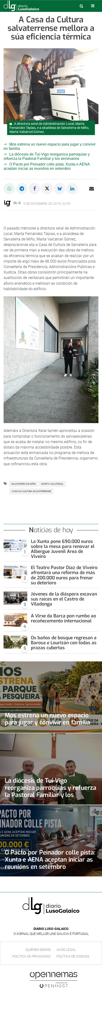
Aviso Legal (66, 950)
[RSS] (62, 921)
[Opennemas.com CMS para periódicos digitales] (53, 980)
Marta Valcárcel (52, 484)
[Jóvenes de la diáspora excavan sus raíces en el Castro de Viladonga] (15, 598)
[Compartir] (9, 188)
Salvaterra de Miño (23, 484)
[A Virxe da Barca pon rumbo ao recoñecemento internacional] (15, 620)
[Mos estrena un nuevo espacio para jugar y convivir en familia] (51, 697)
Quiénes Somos (38, 950)
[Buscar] (81, 6)
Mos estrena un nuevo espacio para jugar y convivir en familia (47, 718)
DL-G (17, 203)
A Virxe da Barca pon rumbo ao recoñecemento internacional (63, 618)
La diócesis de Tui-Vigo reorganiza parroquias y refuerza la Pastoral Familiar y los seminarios (47, 156)
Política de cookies (72, 956)
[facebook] (47, 921)
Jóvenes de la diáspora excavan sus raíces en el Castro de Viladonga (64, 599)
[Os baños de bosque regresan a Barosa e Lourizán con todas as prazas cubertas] (15, 642)
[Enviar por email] (91, 188)
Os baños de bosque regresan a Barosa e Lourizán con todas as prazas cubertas (64, 643)
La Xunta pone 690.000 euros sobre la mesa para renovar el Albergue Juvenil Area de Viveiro (62, 548)
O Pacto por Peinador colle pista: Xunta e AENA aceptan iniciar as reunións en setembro (47, 166)
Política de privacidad (31, 956)
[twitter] (54, 921)
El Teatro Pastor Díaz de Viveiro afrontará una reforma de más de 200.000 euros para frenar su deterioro (64, 575)
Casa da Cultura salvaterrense (31, 491)
